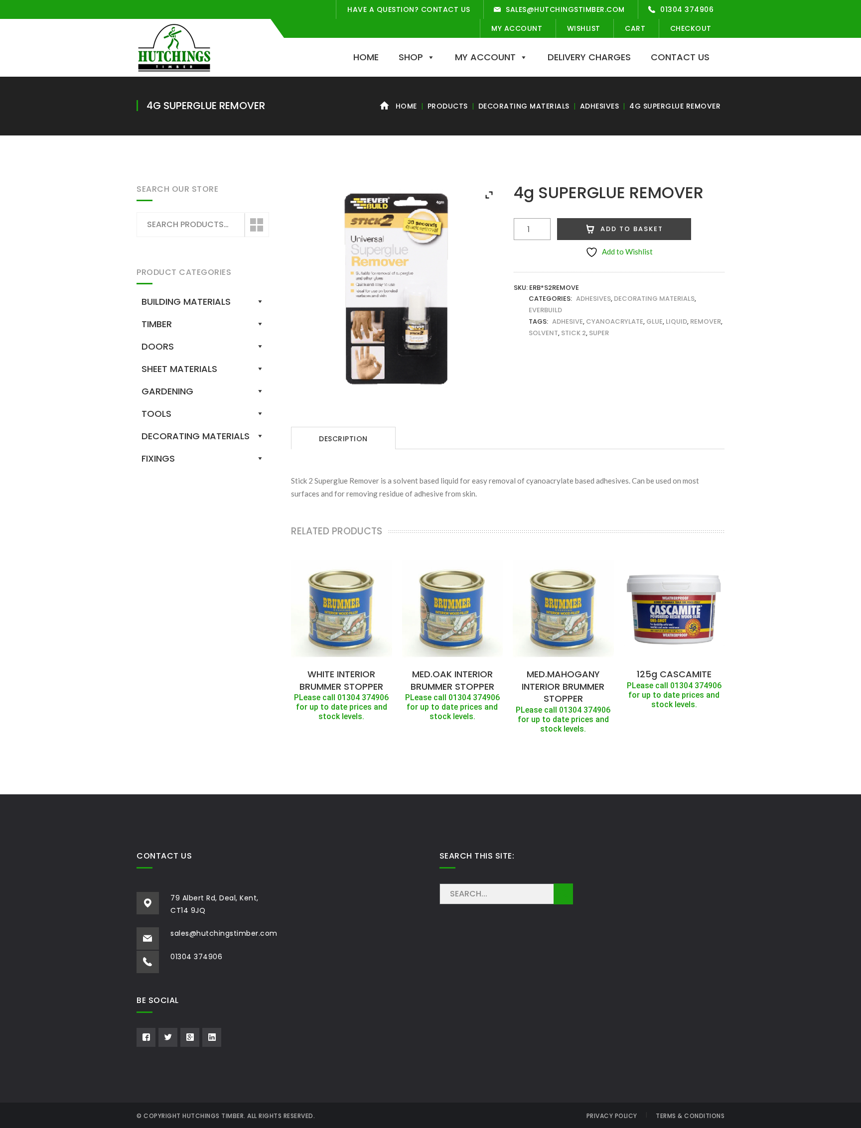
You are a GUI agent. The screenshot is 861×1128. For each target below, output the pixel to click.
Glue (654, 321)
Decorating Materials (524, 106)
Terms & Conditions (690, 1116)
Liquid (676, 321)
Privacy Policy (611, 1116)
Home (366, 57)
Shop (411, 57)
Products (448, 106)
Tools (156, 413)
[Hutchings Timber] (174, 46)
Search (256, 225)
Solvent (543, 333)
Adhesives (599, 106)
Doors (158, 346)
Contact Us (680, 57)
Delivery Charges (589, 57)
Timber (157, 324)
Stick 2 (573, 333)
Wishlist (583, 28)
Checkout (691, 28)
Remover (705, 321)
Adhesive (567, 321)
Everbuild (545, 310)
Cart (635, 28)
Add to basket (631, 229)
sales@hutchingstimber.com (565, 9)
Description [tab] (343, 439)
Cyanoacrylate (614, 321)
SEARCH (563, 893)
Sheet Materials (179, 369)
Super (599, 333)
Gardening (167, 391)
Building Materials (186, 301)
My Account (516, 28)
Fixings (158, 458)
